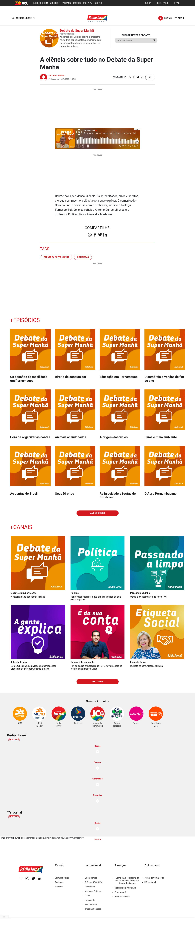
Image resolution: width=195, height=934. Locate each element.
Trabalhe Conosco (93, 909)
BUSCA (148, 3)
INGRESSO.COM (40, 3)
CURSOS (77, 3)
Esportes (59, 887)
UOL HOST (55, 3)
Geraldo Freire (56, 75)
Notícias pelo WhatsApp (125, 888)
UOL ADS (98, 3)
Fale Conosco (91, 904)
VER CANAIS (97, 681)
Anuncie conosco (122, 897)
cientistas (83, 257)
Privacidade (90, 887)
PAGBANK (66, 3)
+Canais (21, 527)
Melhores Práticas (93, 891)
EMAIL (177, 3)
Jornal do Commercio (154, 878)
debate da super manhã (56, 257)
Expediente (90, 900)
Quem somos (91, 878)
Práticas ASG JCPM (93, 882)
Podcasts (59, 882)
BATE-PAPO (162, 3)
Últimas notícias (62, 878)
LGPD (87, 896)
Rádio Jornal (150, 882)
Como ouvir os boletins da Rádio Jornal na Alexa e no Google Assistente (127, 880)
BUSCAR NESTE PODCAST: (136, 35)
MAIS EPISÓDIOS (97, 513)
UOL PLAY (87, 3)
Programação (121, 892)
